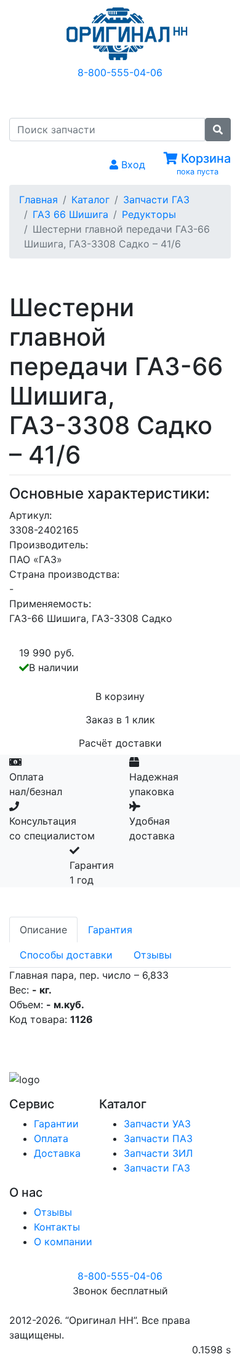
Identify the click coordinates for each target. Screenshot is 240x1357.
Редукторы (149, 214)
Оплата (51, 1138)
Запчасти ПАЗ (158, 1138)
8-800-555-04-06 (120, 72)
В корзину (120, 696)
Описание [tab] (43, 929)
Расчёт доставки (120, 743)
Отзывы (53, 1212)
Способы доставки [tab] (66, 955)
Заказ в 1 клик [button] (120, 719)
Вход (131, 164)
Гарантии (56, 1124)
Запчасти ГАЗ (156, 199)
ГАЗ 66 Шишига (70, 214)
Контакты (57, 1227)
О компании (63, 1241)
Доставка (57, 1153)
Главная (38, 199)
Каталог (90, 199)
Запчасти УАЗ (157, 1124)
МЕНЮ (129, 97)
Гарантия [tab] (110, 929)
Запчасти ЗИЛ (158, 1153)
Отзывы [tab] (153, 955)
